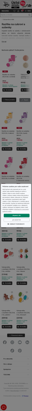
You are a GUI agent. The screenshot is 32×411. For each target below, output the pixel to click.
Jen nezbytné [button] (16, 220)
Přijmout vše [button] (17, 215)
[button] (16, 224)
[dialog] (16, 205)
